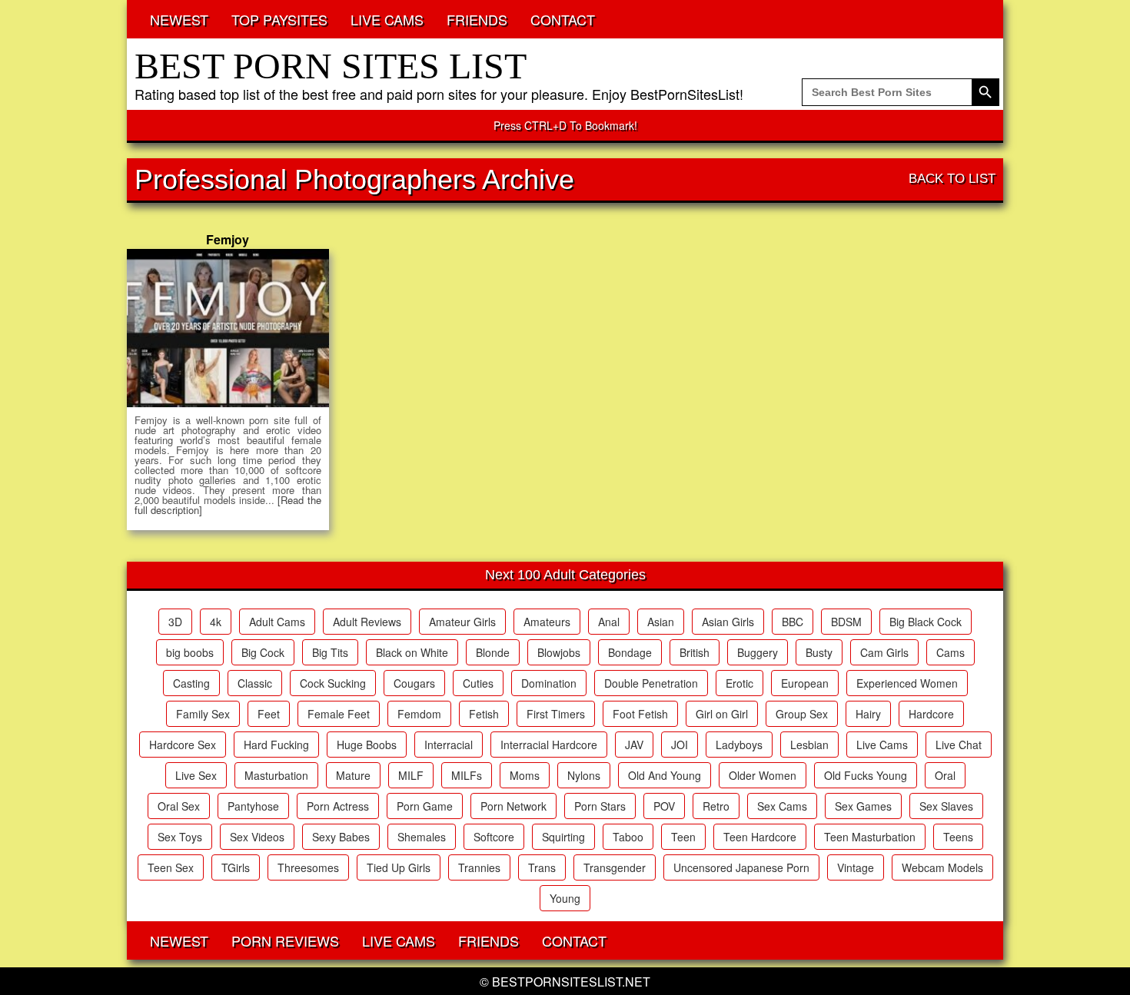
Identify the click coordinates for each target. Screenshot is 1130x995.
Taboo (628, 836)
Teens (958, 836)
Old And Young (664, 775)
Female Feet (338, 713)
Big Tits (330, 652)
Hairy (868, 713)
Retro (716, 806)
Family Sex (203, 713)
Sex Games (863, 806)
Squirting (563, 836)
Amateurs (546, 621)
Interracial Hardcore (548, 744)
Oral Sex (179, 806)
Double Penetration (651, 683)
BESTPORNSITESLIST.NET (571, 981)
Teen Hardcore (759, 836)
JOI (679, 744)
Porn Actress (338, 806)
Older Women (762, 775)
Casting (191, 683)
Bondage (630, 652)
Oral (945, 775)
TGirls (235, 867)
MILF (411, 775)
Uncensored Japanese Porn (741, 867)
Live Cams (882, 744)
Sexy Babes (341, 836)
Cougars (414, 683)
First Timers (556, 713)
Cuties (478, 683)
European (805, 683)
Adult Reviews (367, 621)
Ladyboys (739, 744)
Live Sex (196, 775)
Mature (353, 775)
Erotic (739, 683)
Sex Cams (782, 806)
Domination (549, 683)
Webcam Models (942, 867)
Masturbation (276, 775)
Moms (525, 775)
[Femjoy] (228, 328)
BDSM (846, 621)
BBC (792, 621)
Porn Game (425, 806)
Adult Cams (277, 621)
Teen (683, 836)
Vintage (855, 867)
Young (565, 898)
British (695, 652)
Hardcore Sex (182, 744)
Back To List (952, 178)
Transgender (614, 867)
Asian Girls (728, 621)
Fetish (484, 713)
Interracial (448, 744)
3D (175, 621)
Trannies (479, 867)
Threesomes (308, 867)
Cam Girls (884, 652)
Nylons (583, 775)
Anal (609, 621)
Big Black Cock (925, 621)
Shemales (421, 836)
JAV (634, 744)
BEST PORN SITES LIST (331, 65)
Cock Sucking (333, 683)
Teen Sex (171, 867)
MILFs (466, 775)
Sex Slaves (946, 806)
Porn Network (513, 806)
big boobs (190, 652)
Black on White (412, 652)
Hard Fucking (276, 744)
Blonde (493, 652)
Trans (542, 867)
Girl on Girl (722, 713)
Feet (269, 713)
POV (664, 806)
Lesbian (809, 744)
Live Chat (959, 744)
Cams (950, 652)
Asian (660, 621)
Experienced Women (907, 683)
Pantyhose (253, 806)
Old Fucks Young (865, 775)
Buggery (757, 652)
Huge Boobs (367, 744)
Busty (819, 652)
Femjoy (227, 239)
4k (215, 621)
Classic (255, 683)
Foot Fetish (640, 713)
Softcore (494, 836)
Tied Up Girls (398, 867)
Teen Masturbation (870, 836)
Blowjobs (558, 652)
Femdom (419, 713)
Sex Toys (180, 836)
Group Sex (802, 713)
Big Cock (262, 652)
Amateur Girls (462, 621)
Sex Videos (257, 836)
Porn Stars (600, 806)
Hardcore (931, 713)
